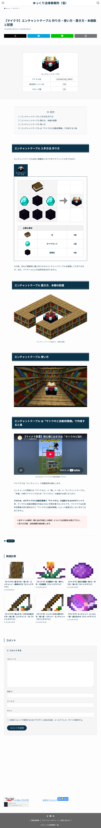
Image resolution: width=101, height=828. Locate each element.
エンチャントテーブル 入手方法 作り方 (37, 116)
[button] (15, 36)
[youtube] (50, 816)
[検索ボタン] (98, 3)
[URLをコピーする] (86, 36)
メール (10, 701)
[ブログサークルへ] (16, 804)
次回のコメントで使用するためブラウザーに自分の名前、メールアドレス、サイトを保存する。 (47, 720)
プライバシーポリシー (50, 820)
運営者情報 (35, 820)
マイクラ (11, 541)
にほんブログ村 (22, 799)
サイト (9, 710)
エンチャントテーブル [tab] (21, 174)
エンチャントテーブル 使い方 (33, 124)
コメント (11, 659)
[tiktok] (47, 816)
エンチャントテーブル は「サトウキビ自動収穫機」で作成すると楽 (49, 128)
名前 (10, 691)
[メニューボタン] (3, 3)
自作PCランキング (50, 800)
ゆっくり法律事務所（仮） (50, 2)
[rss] (53, 816)
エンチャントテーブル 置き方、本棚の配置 (39, 120)
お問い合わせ (65, 820)
